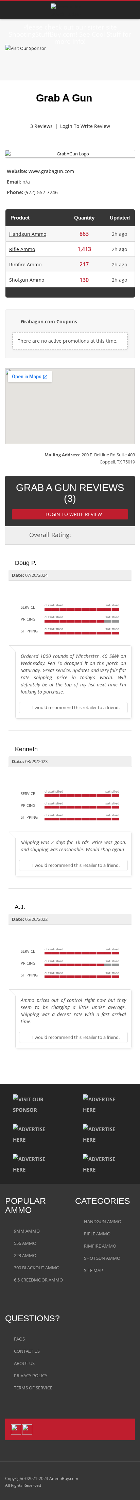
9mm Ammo (27, 1231)
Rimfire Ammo (25, 264)
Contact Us (27, 1351)
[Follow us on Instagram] (27, 1429)
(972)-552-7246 (41, 192)
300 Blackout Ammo (36, 1268)
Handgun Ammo (27, 234)
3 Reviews (41, 126)
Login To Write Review (85, 126)
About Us (24, 1363)
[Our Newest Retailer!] (70, 60)
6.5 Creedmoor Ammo (38, 1280)
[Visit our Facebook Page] (16, 1429)
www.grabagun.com (51, 171)
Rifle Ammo (22, 249)
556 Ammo (25, 1243)
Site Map (93, 1270)
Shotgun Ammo (26, 280)
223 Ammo (25, 1255)
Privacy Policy (30, 1375)
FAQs (19, 1339)
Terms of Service (33, 1388)
